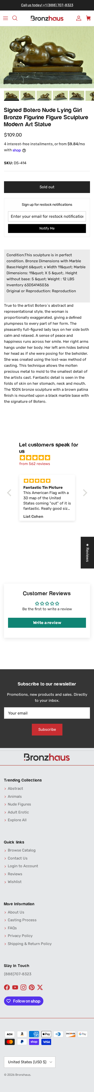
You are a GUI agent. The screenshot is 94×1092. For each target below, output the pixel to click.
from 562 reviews (34, 464)
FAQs (12, 928)
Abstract (15, 788)
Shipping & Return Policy (30, 944)
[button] (10, 492)
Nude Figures (19, 804)
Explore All (17, 820)
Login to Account (23, 866)
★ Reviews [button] (87, 552)
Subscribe (47, 729)
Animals (15, 796)
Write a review (47, 622)
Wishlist (15, 882)
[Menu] (5, 18)
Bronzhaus (22, 1074)
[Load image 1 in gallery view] (47, 57)
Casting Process (22, 920)
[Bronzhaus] (47, 18)
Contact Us (18, 858)
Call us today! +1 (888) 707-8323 (47, 5)
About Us (16, 912)
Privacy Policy (20, 936)
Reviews (15, 874)
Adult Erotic (18, 812)
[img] (49, 458)
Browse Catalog (22, 850)
